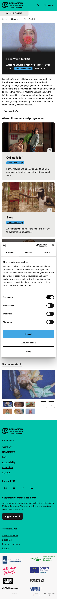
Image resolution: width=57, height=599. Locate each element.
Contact (6, 472)
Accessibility (8, 462)
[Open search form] (38, 5)
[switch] (50, 305)
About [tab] (47, 252)
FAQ (4, 457)
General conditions (11, 544)
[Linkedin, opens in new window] (31, 488)
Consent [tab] (10, 252)
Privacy (5, 548)
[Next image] (51, 404)
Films (13, 19)
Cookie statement (10, 535)
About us (7, 446)
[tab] (7, 404)
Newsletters (8, 451)
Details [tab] (28, 252)
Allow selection (28, 343)
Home (4, 19)
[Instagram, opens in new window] (5, 488)
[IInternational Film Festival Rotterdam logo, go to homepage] (13, 5)
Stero (10, 217)
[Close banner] (53, 245)
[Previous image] (43, 404)
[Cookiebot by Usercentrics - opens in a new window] (36, 245)
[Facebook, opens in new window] (23, 488)
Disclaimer (7, 540)
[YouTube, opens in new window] (14, 488)
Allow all (29, 334)
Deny (28, 351)
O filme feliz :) (15, 157)
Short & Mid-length (23, 68)
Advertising (8, 467)
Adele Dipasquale (14, 65)
